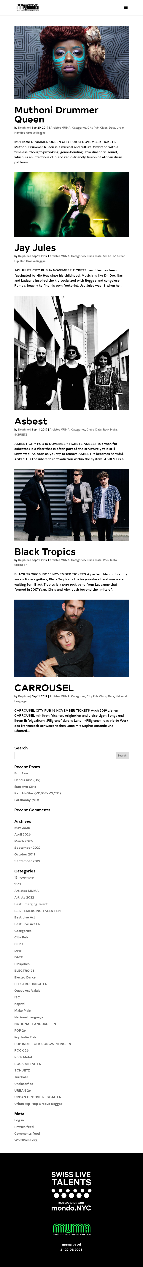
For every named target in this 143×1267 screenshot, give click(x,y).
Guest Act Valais (27, 990)
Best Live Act (24, 917)
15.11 (17, 884)
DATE (18, 957)
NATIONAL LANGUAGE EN (35, 1024)
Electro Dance (25, 977)
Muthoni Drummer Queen (56, 114)
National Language (28, 1017)
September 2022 (27, 847)
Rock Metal (110, 429)
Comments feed (27, 1133)
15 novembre (24, 877)
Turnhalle (21, 1077)
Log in (19, 1120)
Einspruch (22, 964)
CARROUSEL (44, 687)
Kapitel (19, 1003)
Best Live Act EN (27, 924)
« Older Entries (26, 743)
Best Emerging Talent (31, 904)
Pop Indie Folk (25, 1037)
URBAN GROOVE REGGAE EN (37, 1097)
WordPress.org (25, 1140)
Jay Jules (35, 247)
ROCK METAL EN (27, 1063)
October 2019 (25, 854)
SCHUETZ (109, 256)
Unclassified (23, 1083)
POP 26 (20, 1030)
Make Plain (22, 1010)
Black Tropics (45, 551)
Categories (79, 127)
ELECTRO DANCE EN (30, 983)
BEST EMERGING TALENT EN (37, 910)
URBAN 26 (22, 1090)
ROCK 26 (21, 1050)
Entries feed (24, 1126)
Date (112, 127)
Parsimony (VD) (26, 800)
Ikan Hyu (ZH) (25, 786)
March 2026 (23, 841)
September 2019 (27, 861)
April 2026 (22, 834)
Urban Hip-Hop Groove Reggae (38, 1103)
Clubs (103, 127)
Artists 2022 (24, 897)
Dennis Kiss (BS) (27, 780)
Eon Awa (21, 773)
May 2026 (22, 827)
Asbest (30, 420)
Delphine (24, 127)
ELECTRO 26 (24, 970)
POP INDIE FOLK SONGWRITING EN (42, 1043)
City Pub (93, 127)
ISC (17, 997)
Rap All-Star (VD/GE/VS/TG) (37, 793)
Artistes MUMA (60, 127)
